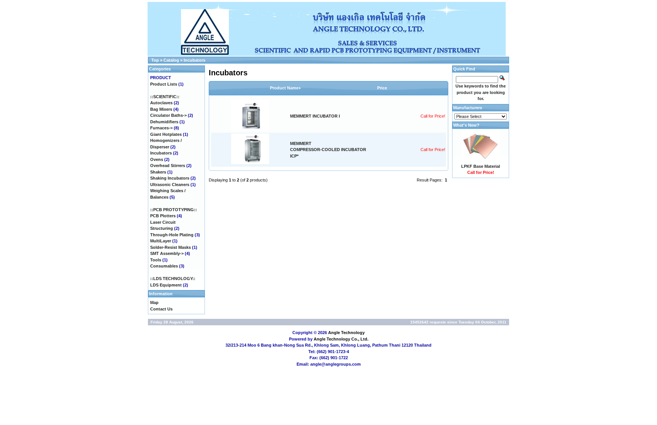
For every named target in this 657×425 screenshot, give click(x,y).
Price (382, 88)
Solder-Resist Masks (170, 247)
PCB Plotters (163, 215)
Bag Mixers (161, 109)
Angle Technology (346, 332)
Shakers (158, 172)
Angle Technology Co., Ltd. (341, 339)
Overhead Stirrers (167, 165)
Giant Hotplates (166, 134)
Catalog (171, 60)
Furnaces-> (161, 128)
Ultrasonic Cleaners (169, 184)
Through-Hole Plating (172, 234)
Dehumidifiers (164, 121)
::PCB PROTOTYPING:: (173, 209)
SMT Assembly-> (167, 253)
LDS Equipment (166, 285)
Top (155, 60)
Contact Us (161, 309)
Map (154, 302)
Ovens (156, 159)
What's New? (466, 125)
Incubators (194, 60)
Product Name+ (285, 88)
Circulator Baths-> (168, 115)
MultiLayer (160, 241)
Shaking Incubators (169, 178)
